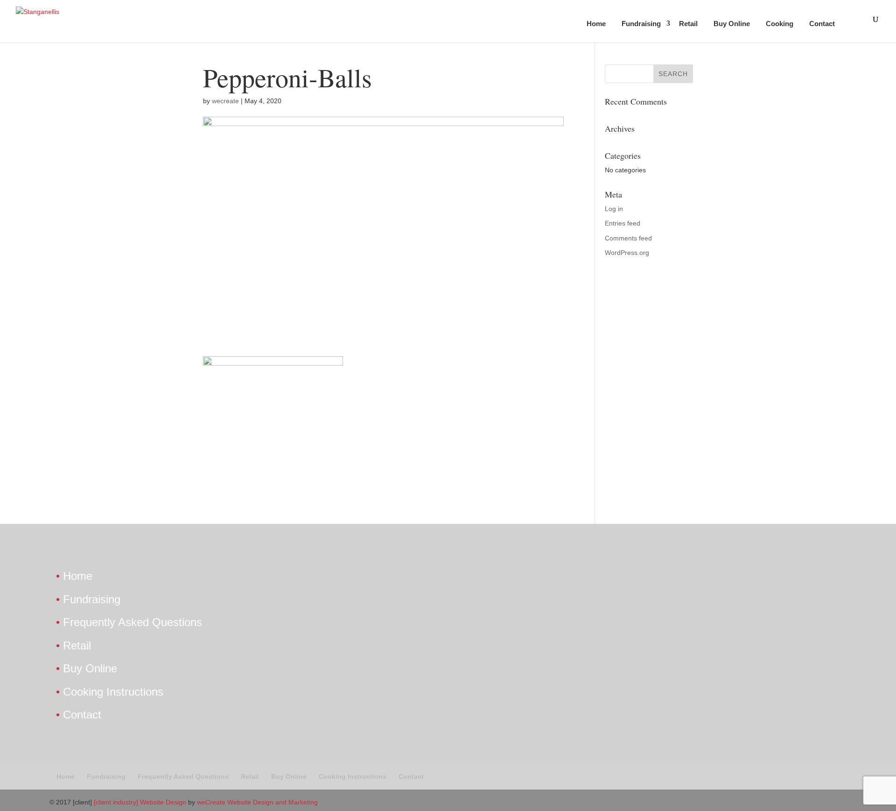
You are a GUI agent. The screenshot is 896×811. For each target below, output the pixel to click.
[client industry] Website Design (140, 802)
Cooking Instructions (113, 691)
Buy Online (732, 24)
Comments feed (628, 238)
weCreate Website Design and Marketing (257, 802)
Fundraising (641, 24)
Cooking (779, 24)
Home (596, 24)
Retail (688, 24)
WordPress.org (627, 252)
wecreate (225, 101)
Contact (822, 24)
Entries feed (622, 223)
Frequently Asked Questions (132, 622)
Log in (614, 208)
